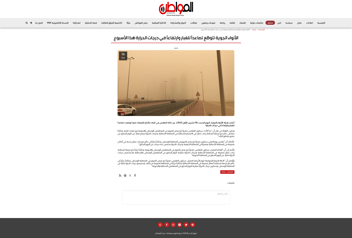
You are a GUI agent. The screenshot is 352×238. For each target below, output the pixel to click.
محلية (254, 30)
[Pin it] (125, 175)
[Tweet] (130, 175)
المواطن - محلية (227, 172)
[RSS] (120, 175)
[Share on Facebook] (135, 175)
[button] (31, 23)
